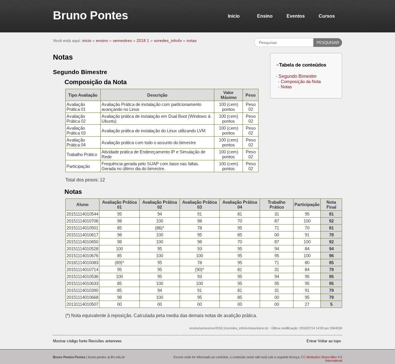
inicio (86, 40)
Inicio (234, 16)
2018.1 (142, 40)
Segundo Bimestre (297, 76)
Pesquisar (328, 43)
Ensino (265, 16)
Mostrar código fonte (70, 341)
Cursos (327, 16)
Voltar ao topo (329, 341)
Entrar (312, 341)
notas (192, 40)
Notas (286, 86)
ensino (102, 40)
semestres (122, 40)
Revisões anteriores (105, 341)
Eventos (296, 16)
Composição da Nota (301, 81)
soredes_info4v (168, 40)
